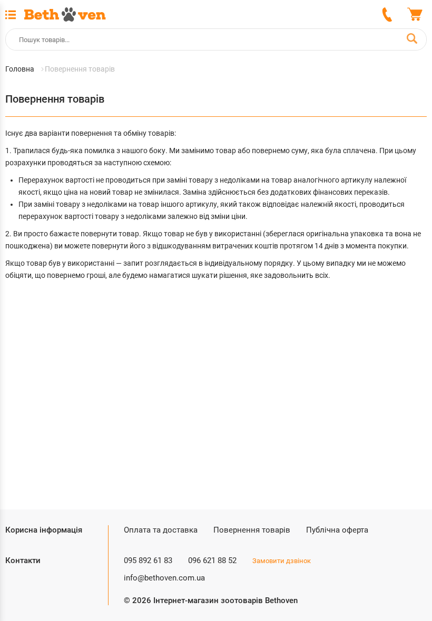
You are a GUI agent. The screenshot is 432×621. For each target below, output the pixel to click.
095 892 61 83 (148, 560)
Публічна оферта (337, 530)
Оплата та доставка (161, 530)
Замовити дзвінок (281, 561)
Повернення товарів (251, 530)
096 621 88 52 (212, 560)
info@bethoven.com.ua (164, 578)
